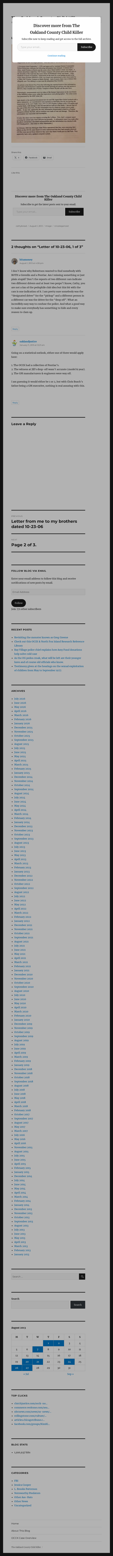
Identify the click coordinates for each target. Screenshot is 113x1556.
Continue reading (56, 55)
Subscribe (86, 47)
